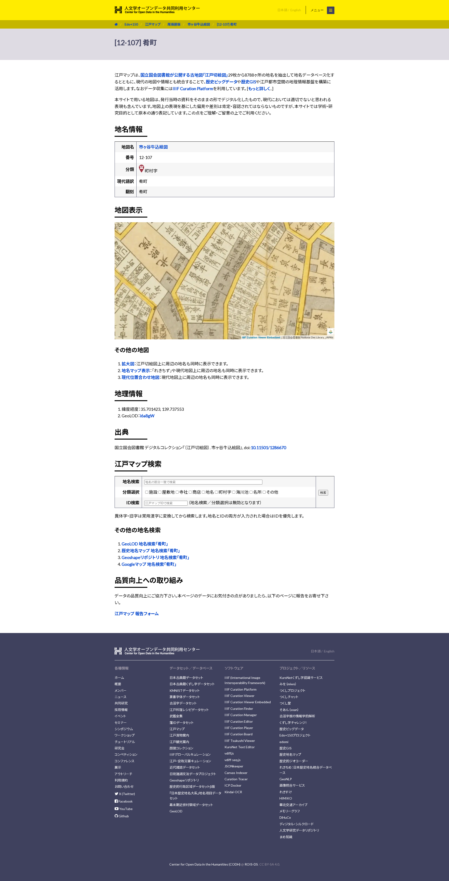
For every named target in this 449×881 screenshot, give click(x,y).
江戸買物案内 (179, 735)
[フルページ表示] (120, 242)
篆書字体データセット (185, 697)
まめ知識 (285, 837)
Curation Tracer (236, 779)
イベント (120, 716)
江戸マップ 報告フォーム (137, 613)
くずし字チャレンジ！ (293, 723)
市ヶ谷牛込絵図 (199, 24)
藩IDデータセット (182, 723)
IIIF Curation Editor (238, 721)
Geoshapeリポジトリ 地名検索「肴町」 (155, 557)
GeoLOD (176, 811)
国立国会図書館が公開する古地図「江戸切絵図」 (184, 75)
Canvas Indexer (235, 773)
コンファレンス (124, 761)
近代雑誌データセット (185, 767)
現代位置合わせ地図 (140, 377)
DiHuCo (285, 817)
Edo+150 (131, 24)
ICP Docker (232, 785)
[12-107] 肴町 (227, 24)
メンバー (121, 690)
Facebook (125, 801)
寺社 (183, 492)
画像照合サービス (292, 785)
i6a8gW (147, 415)
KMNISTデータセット (185, 690)
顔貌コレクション (181, 748)
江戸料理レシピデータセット (189, 710)
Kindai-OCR (233, 792)
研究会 (119, 748)
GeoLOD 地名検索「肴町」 (145, 543)
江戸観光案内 (179, 742)
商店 (196, 492)
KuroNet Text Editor (239, 747)
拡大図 (128, 363)
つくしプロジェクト (292, 690)
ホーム (119, 678)
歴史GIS (248, 81)
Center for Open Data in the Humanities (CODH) (204, 864)
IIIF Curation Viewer (239, 696)
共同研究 (121, 703)
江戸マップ (152, 24)
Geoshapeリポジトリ (184, 780)
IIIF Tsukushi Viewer (239, 741)
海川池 (242, 492)
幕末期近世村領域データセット (191, 805)
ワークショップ (125, 735)
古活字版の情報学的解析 (297, 716)
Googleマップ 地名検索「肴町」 (149, 564)
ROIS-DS (251, 864)
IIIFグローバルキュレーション (190, 754)
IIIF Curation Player (238, 728)
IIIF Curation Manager (240, 715)
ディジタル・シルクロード (296, 824)
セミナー (121, 723)
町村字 (225, 492)
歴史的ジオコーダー (293, 761)
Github (123, 816)
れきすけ (285, 792)
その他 (272, 492)
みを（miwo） (288, 684)
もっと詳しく (259, 88)
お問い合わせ (124, 786)
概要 (118, 684)
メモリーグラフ (289, 811)
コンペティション (126, 754)
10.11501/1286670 (268, 447)
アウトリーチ (123, 774)
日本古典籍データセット (186, 678)
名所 (257, 492)
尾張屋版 (174, 24)
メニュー (318, 10)
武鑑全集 (176, 716)
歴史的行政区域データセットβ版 (192, 786)
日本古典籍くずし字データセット (192, 684)
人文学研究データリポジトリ (299, 830)
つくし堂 (285, 703)
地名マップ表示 (136, 370)
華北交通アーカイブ (293, 805)
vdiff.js (229, 753)
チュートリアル (125, 742)
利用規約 (121, 780)
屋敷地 (168, 492)
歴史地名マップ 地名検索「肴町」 (151, 550)
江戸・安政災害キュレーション (190, 761)
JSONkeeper (233, 766)
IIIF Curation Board (238, 734)
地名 (210, 492)
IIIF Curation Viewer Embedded (261, 337)
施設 (153, 492)
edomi (283, 742)
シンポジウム (124, 729)
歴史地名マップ (290, 754)
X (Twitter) (126, 794)
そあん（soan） (289, 710)
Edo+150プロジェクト (295, 735)
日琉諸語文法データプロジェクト (193, 774)
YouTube (126, 809)
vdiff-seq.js (232, 760)
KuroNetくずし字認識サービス (301, 678)
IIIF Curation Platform (193, 88)
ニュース (121, 697)
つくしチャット (288, 697)
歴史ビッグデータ (221, 81)
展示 (118, 767)
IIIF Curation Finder (238, 709)
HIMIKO (285, 798)
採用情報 (121, 710)
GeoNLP (285, 779)
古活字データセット (183, 703)
